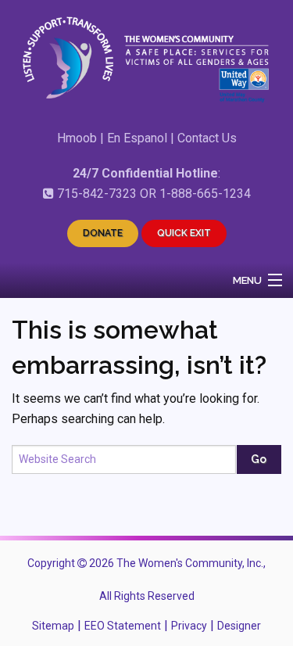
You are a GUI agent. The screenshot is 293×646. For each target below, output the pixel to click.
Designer (239, 625)
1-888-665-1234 (205, 193)
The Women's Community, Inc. (189, 563)
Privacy (189, 625)
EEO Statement (122, 625)
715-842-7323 (97, 193)
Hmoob (77, 138)
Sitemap (53, 625)
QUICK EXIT (184, 233)
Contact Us (207, 138)
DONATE (103, 233)
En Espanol (137, 138)
